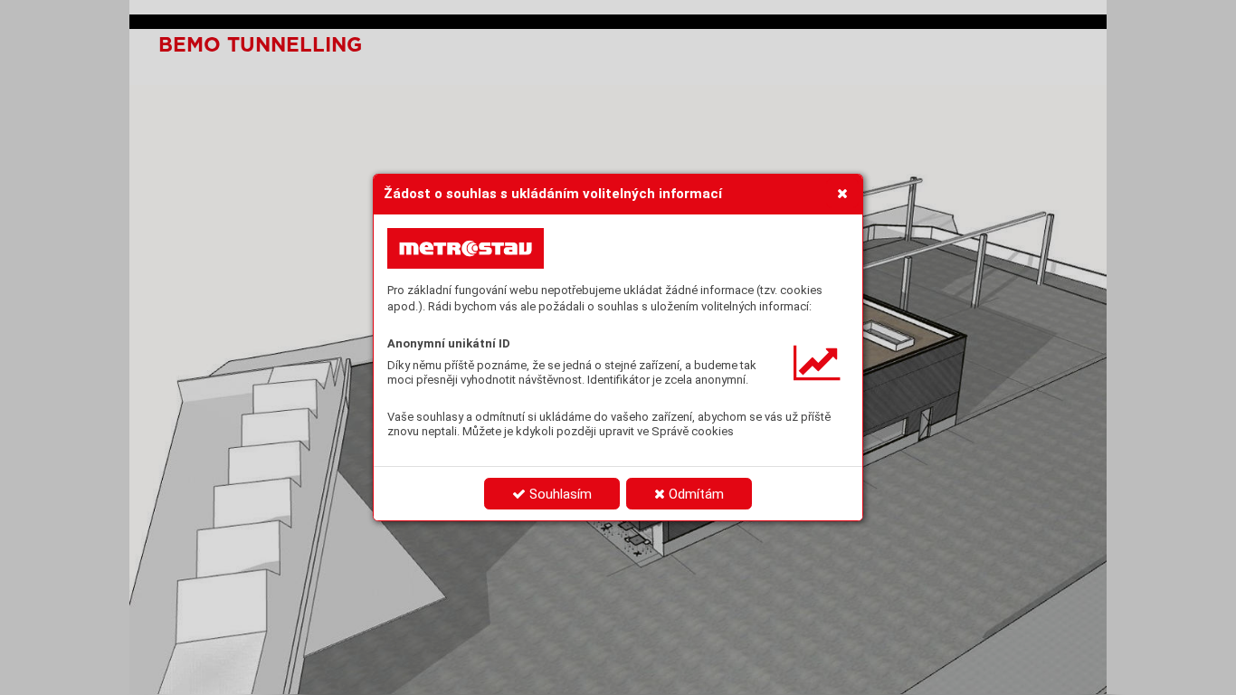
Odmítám (694, 494)
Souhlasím (559, 494)
